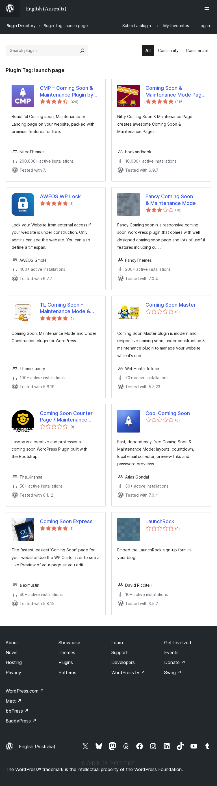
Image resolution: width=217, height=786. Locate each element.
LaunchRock (160, 521)
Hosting (14, 662)
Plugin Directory (21, 25)
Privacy (13, 672)
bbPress (17, 711)
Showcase (69, 642)
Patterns (67, 672)
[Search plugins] (82, 50)
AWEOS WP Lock (60, 196)
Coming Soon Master (171, 305)
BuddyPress (21, 721)
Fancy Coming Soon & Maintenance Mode (171, 199)
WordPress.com (25, 691)
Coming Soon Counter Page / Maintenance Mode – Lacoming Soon (68, 416)
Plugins (65, 662)
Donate (174, 662)
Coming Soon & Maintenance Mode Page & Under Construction (175, 91)
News (12, 652)
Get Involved (177, 642)
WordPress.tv (128, 672)
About (12, 642)
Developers (123, 662)
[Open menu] (208, 8)
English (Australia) (37, 746)
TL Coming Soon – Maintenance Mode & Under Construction (65, 308)
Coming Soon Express (66, 521)
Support (119, 652)
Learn (117, 642)
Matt (13, 701)
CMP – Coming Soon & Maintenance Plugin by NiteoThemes (66, 91)
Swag (172, 672)
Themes (66, 652)
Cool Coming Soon (168, 413)
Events (171, 652)
